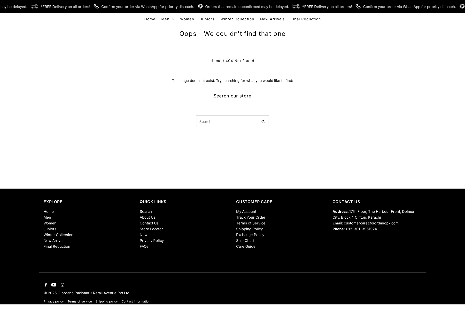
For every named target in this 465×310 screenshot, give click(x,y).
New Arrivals (54, 240)
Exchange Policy (250, 234)
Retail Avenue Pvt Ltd (111, 293)
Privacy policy (54, 301)
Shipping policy (107, 301)
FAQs (144, 246)
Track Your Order (250, 217)
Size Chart (245, 240)
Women (50, 223)
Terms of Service (250, 223)
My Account (246, 211)
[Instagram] (62, 285)
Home (216, 60)
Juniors (50, 229)
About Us (147, 217)
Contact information (136, 301)
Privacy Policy (152, 240)
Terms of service (80, 301)
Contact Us (149, 223)
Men (47, 217)
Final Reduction (57, 246)
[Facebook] (45, 285)
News (144, 234)
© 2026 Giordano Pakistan (67, 293)
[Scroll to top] (454, 297)
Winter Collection (58, 234)
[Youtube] (53, 285)
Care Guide (246, 246)
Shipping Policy (249, 229)
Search (146, 211)
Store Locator (151, 229)
